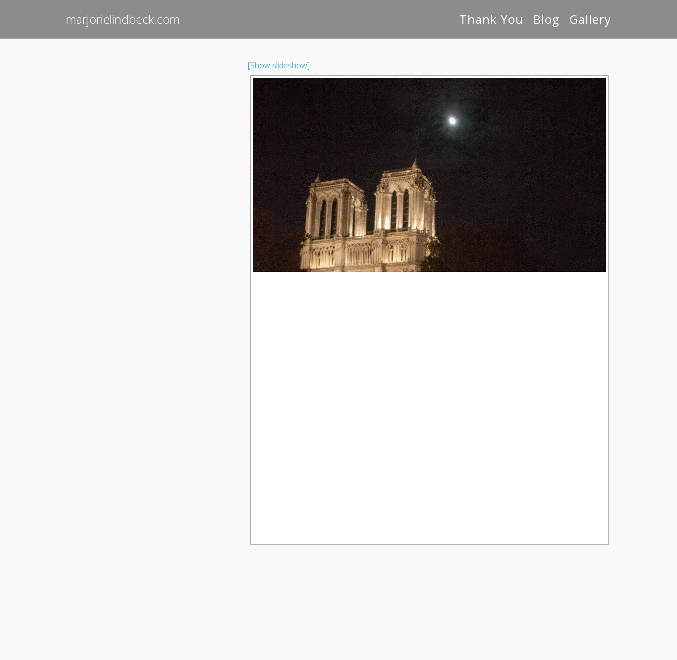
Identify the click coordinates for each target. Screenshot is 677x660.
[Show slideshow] (279, 65)
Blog (546, 19)
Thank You (491, 19)
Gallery (590, 19)
